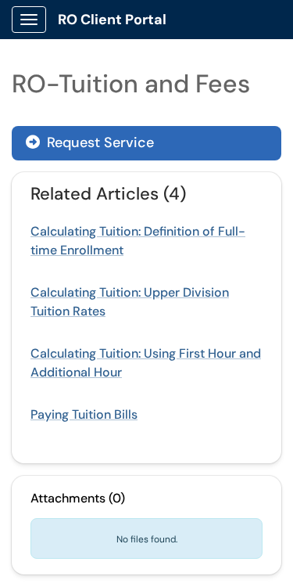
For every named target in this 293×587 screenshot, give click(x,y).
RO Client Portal (112, 19)
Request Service (98, 142)
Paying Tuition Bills (84, 414)
